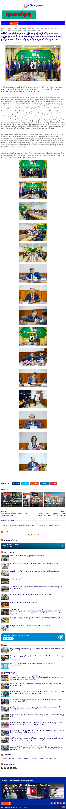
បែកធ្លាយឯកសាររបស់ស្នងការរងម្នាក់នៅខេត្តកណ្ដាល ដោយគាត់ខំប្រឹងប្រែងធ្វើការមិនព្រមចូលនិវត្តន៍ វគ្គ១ (34, 563)
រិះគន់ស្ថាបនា (33, 758)
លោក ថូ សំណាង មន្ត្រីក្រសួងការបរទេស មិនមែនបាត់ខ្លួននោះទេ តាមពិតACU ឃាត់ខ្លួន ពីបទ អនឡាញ (11, 501)
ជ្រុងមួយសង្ (4, 758)
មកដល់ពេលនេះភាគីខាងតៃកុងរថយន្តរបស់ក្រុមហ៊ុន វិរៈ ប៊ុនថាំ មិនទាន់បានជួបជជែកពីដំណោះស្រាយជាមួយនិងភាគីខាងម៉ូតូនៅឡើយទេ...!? (33, 501)
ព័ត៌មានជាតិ (19, 758)
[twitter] (64, 803)
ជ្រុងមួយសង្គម (9, 28)
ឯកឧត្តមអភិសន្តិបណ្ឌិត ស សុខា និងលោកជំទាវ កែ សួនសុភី (24, 602)
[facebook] (52, 803)
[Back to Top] (63, 807)
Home (3, 23)
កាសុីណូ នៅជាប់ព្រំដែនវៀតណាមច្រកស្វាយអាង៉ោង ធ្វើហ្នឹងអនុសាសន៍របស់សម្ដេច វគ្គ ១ (30, 595)
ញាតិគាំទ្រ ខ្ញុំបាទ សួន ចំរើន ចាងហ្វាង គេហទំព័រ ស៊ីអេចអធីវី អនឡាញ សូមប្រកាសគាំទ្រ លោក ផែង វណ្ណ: (31, 664)
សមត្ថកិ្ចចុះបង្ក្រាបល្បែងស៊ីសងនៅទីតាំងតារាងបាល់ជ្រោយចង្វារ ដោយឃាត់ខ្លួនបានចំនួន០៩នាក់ (31, 579)
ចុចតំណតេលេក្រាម (8, 638)
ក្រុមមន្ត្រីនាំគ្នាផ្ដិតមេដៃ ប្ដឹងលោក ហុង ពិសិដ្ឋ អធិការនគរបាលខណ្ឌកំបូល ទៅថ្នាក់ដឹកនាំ (30, 626)
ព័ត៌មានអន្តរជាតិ (26, 758)
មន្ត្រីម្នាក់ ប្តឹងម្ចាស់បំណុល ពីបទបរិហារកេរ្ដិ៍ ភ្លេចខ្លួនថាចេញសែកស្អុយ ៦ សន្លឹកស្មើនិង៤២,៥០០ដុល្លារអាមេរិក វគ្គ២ (54, 501)
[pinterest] (61, 803)
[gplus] (55, 803)
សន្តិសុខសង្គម (41, 758)
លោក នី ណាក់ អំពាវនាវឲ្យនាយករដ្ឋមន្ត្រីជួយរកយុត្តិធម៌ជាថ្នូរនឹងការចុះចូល (27, 556)
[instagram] (58, 803)
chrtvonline (13, 807)
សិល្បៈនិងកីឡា (49, 758)
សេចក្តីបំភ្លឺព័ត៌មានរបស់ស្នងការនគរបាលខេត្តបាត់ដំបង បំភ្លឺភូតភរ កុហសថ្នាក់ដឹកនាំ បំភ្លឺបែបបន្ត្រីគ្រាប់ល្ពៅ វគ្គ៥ (35, 618)
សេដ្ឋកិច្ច (55, 758)
